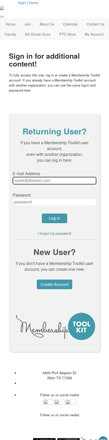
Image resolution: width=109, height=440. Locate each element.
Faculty (10, 34)
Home (10, 24)
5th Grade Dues (37, 34)
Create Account (54, 284)
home (33, 2)
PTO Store (67, 34)
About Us (47, 24)
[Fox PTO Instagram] (60, 404)
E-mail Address (26, 173)
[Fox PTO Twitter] (71, 404)
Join (27, 24)
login (22, 2)
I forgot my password (54, 233)
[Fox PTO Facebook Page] (48, 404)
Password (22, 195)
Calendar (70, 24)
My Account (94, 34)
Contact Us (95, 24)
